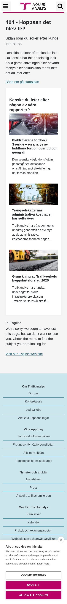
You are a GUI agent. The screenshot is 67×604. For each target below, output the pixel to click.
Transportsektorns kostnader (33, 460)
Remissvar (33, 514)
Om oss (33, 393)
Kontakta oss (33, 401)
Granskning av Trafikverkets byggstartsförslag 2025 (34, 278)
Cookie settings (33, 575)
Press (33, 487)
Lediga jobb (33, 409)
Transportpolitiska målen (33, 436)
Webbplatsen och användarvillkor (34, 538)
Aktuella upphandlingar (33, 418)
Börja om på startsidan (22, 82)
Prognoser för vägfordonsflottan (33, 444)
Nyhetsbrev (33, 479)
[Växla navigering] (6, 6)
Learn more (43, 563)
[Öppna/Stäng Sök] (61, 6)
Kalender (34, 522)
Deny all (33, 585)
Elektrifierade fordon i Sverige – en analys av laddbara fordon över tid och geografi (35, 146)
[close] (61, 540)
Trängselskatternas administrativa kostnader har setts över (32, 214)
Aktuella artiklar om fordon (33, 495)
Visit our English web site (24, 354)
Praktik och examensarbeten (33, 530)
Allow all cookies (33, 595)
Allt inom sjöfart (33, 452)
